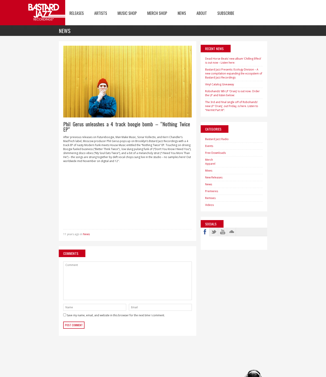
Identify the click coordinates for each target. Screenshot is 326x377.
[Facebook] (205, 231)
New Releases (213, 177)
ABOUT (201, 13)
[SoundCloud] (231, 231)
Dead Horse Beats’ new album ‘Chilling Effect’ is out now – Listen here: (233, 60)
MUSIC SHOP (127, 13)
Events (209, 146)
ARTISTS (100, 13)
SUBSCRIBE (225, 13)
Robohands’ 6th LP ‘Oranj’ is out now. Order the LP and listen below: (232, 93)
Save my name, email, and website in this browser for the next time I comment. (116, 315)
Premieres (211, 191)
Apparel (210, 164)
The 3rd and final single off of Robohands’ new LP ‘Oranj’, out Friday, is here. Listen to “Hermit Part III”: (231, 106)
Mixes (208, 170)
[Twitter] (213, 231)
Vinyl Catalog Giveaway (219, 84)
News (86, 234)
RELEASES (76, 13)
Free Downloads (215, 153)
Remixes (210, 198)
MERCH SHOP (157, 13)
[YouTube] (222, 231)
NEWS (182, 13)
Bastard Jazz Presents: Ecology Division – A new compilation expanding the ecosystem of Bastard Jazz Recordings (233, 73)
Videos (209, 205)
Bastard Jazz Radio (217, 139)
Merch (209, 160)
